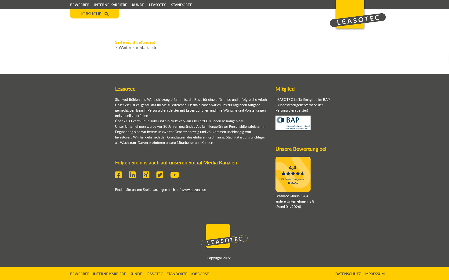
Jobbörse (200, 273)
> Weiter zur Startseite (136, 47)
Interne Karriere (110, 4)
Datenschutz (348, 273)
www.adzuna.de (193, 189)
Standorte (181, 4)
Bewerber (80, 4)
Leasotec (158, 4)
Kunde (138, 4)
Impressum (374, 273)
